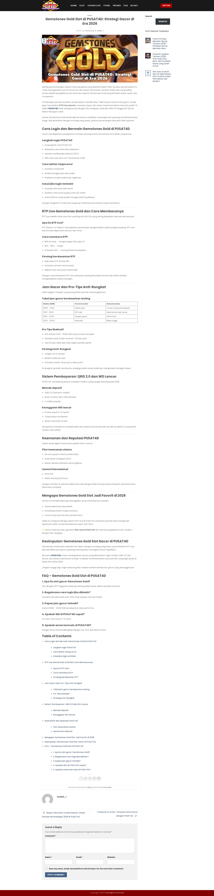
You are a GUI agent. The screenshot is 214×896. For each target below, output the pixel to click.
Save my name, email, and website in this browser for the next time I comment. (86, 868)
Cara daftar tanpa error (65, 651)
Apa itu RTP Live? (61, 668)
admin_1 (100, 31)
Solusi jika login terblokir (64, 656)
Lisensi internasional (62, 731)
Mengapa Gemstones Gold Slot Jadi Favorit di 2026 (69, 737)
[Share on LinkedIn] (99, 779)
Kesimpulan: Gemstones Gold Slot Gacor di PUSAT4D (70, 741)
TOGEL (106, 5)
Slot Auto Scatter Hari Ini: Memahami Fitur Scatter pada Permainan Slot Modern (162, 76)
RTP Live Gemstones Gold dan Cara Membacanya (69, 662)
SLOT (82, 5)
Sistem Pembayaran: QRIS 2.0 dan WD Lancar (66, 704)
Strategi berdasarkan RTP (65, 677)
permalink (107, 787)
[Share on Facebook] (81, 779)
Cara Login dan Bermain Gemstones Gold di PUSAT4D (70, 641)
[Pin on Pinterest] (94, 779)
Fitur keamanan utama (64, 727)
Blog (90, 15)
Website (111, 857)
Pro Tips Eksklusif (61, 693)
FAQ (125, 5)
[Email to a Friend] (90, 779)
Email (79, 857)
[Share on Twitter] (85, 779)
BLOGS (134, 5)
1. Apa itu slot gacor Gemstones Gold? (71, 752)
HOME (73, 5)
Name (48, 857)
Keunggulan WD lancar (64, 714)
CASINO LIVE (94, 5)
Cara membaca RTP (63, 672)
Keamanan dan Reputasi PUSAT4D (61, 720)
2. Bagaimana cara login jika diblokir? (71, 756)
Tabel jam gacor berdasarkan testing (71, 689)
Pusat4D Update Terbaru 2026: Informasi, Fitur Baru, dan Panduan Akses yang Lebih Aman (162, 60)
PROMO (117, 5)
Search (148, 16)
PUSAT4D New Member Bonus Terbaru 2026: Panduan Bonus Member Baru (160, 44)
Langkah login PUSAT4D (64, 647)
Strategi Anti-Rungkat (63, 698)
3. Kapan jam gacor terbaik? (66, 761)
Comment (50, 836)
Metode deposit (60, 710)
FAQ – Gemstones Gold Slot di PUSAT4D (64, 746)
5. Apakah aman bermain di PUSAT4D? (72, 769)
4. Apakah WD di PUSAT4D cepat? (69, 765)
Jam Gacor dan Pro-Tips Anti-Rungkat (63, 683)
